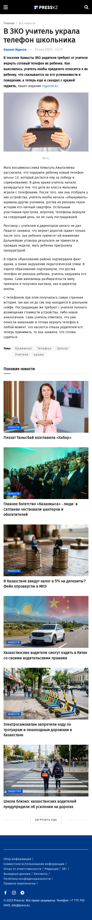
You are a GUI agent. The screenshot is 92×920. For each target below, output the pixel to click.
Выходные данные (17, 874)
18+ (65, 869)
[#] (46, 7)
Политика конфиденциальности (27, 878)
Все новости (27, 23)
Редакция (52, 869)
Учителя (21, 354)
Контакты (41, 874)
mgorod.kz (50, 86)
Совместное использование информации (34, 864)
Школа (62, 348)
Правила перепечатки (20, 883)
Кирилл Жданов (15, 49)
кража (39, 354)
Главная (9, 23)
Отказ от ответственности (23, 869)
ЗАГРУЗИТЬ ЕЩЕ (46, 819)
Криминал (23, 348)
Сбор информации (18, 859)
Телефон (44, 348)
